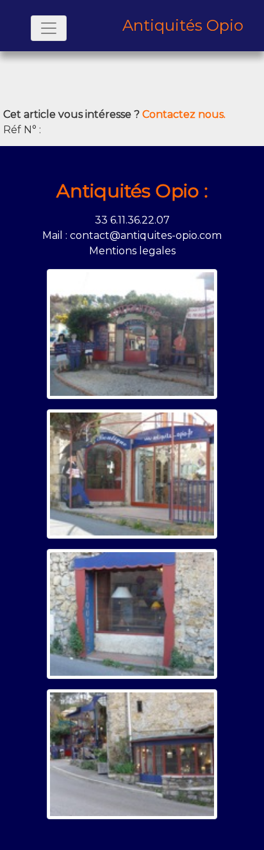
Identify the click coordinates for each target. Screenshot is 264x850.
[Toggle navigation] (49, 28)
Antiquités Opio (182, 26)
